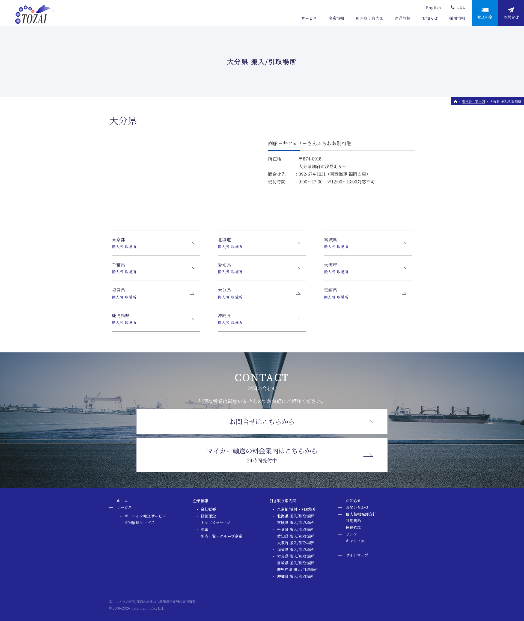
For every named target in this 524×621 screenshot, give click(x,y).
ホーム (122, 500)
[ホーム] (455, 101)
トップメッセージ (216, 522)
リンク (351, 534)
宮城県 (336, 242)
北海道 (230, 242)
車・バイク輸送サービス (145, 516)
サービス (124, 507)
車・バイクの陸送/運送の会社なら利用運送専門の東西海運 (152, 601)
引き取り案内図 (282, 500)
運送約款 (353, 527)
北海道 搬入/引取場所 (295, 516)
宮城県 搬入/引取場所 (295, 522)
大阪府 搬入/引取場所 (295, 542)
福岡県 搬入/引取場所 (295, 549)
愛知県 (230, 268)
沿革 (204, 529)
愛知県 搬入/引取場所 (295, 536)
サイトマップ (357, 555)
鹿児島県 (124, 318)
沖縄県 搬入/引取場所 (295, 576)
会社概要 (208, 509)
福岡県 (124, 293)
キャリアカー (357, 541)
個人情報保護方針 (361, 514)
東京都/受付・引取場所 (297, 509)
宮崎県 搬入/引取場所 (295, 563)
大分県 (123, 120)
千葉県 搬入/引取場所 (295, 529)
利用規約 (353, 520)
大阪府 (336, 268)
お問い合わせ (357, 507)
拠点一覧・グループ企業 (221, 536)
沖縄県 (230, 318)
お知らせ (353, 500)
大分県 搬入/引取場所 (295, 556)
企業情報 (200, 500)
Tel (461, 7)
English (433, 7)
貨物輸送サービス (139, 522)
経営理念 (208, 516)
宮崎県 (336, 293)
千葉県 (124, 268)
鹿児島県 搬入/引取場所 (297, 569)
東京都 (124, 242)
